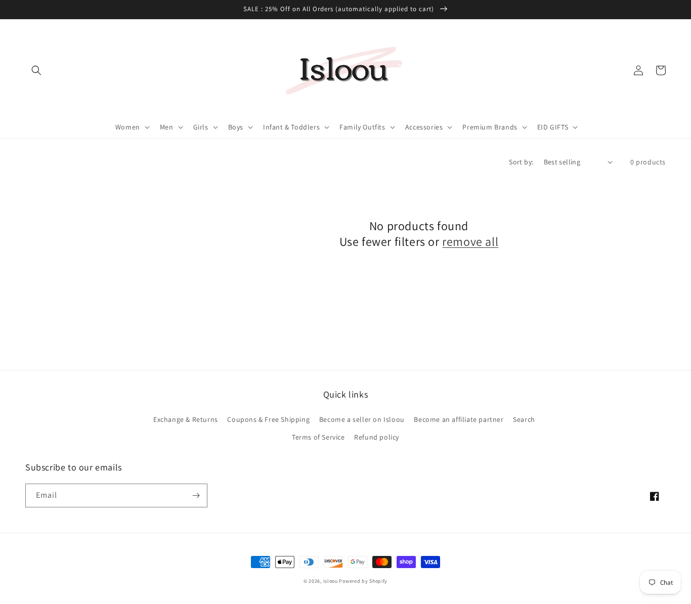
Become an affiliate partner (458, 419)
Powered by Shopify (363, 581)
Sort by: (521, 161)
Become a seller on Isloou (362, 419)
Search (524, 419)
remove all (470, 241)
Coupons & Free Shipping (268, 419)
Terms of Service (318, 437)
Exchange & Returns (185, 419)
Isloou (330, 581)
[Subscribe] (196, 495)
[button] (36, 70)
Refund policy (376, 437)
